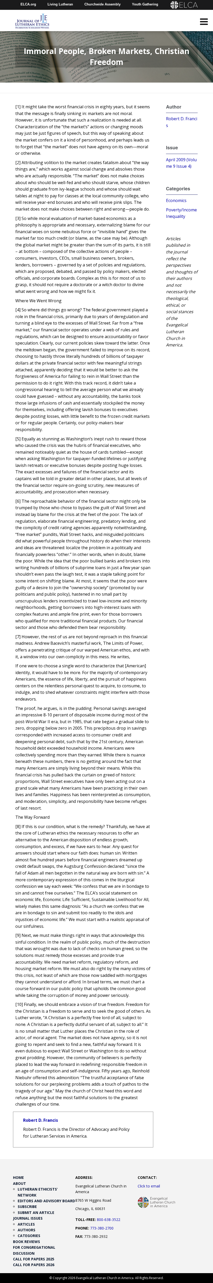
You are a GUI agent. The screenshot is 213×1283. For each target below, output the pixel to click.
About (19, 1183)
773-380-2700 (102, 1228)
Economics (176, 200)
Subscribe (27, 1206)
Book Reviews (26, 1241)
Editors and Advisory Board (46, 1200)
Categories (29, 1235)
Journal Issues (28, 1218)
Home (18, 1177)
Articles (26, 1224)
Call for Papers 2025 (33, 1259)
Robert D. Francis (40, 1120)
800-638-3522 (108, 1219)
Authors (26, 1229)
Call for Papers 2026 (33, 1264)
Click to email (149, 1186)
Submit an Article (36, 1212)
